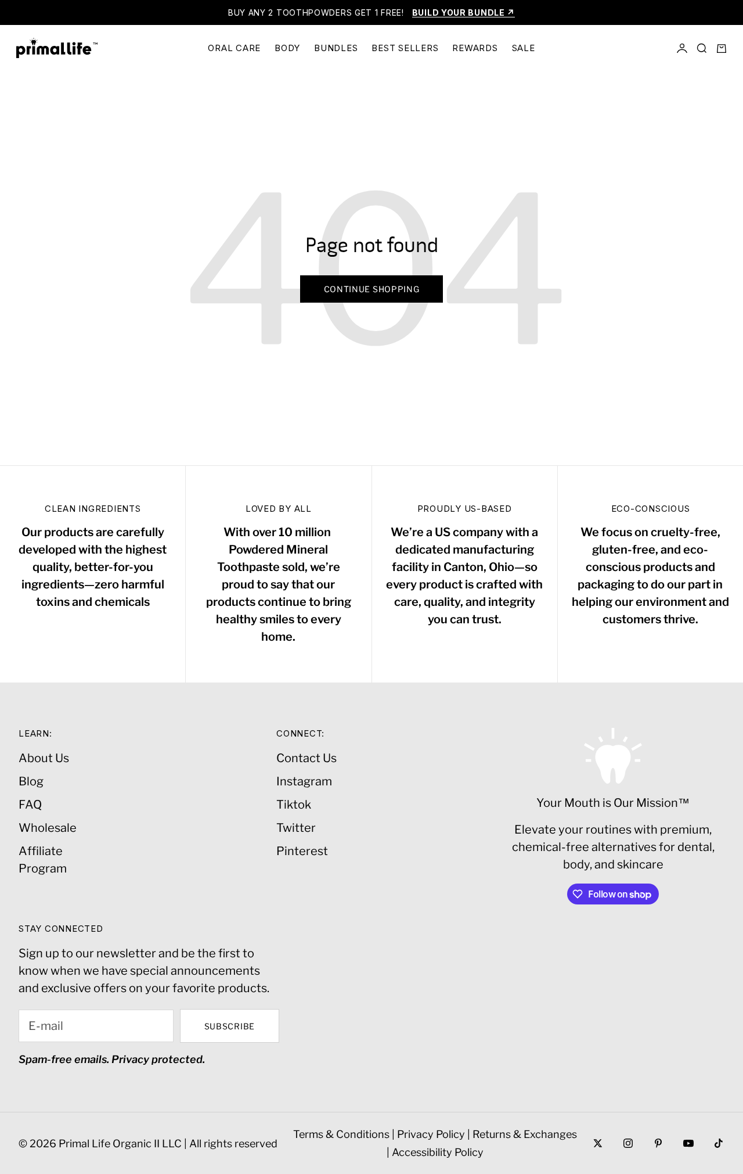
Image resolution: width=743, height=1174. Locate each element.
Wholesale (48, 828)
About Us (44, 758)
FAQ (30, 805)
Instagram (304, 781)
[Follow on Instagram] (628, 1143)
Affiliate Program (43, 859)
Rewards (474, 47)
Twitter (296, 828)
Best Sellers (405, 47)
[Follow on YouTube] (688, 1143)
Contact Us (306, 758)
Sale (523, 47)
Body (287, 47)
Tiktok (293, 805)
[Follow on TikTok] (718, 1143)
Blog (31, 781)
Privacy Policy (431, 1134)
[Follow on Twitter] (598, 1143)
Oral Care (234, 47)
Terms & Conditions (341, 1134)
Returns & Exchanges (525, 1134)
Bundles (336, 47)
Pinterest (302, 851)
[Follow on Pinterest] (658, 1143)
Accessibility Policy (438, 1152)
